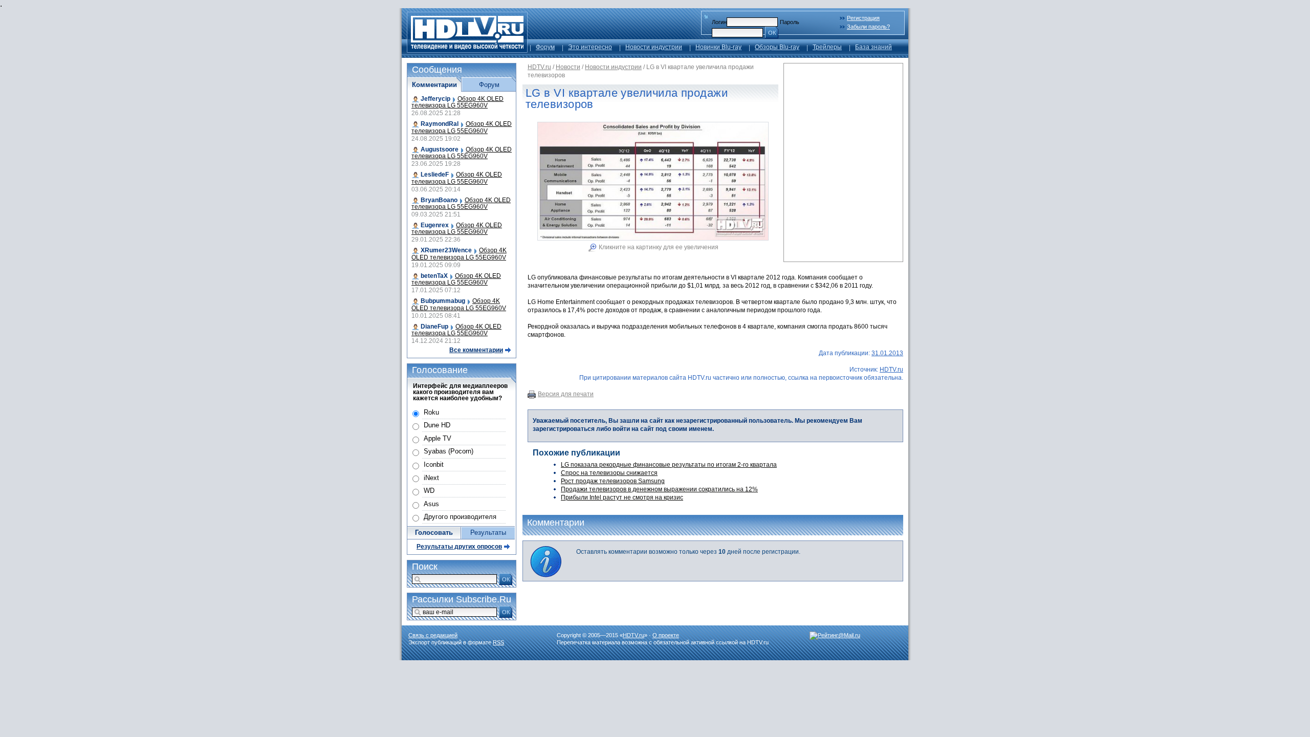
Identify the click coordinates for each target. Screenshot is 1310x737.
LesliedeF (435, 174)
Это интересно (590, 47)
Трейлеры (827, 47)
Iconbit (434, 464)
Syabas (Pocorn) (448, 451)
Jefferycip (435, 98)
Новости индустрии (653, 47)
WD (429, 490)
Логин (719, 22)
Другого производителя (460, 517)
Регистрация (863, 18)
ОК (772, 33)
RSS (498, 642)
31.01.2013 (887, 353)
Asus (431, 504)
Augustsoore (439, 149)
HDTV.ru (539, 67)
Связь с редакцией (432, 635)
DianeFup (434, 326)
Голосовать (434, 532)
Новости (568, 67)
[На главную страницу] (467, 50)
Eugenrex (435, 225)
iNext (431, 478)
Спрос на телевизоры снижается (609, 472)
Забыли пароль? (868, 27)
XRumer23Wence (446, 250)
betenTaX (434, 275)
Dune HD (437, 425)
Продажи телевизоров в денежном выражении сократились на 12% (659, 489)
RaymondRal (439, 123)
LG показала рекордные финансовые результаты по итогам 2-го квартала (669, 464)
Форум (545, 47)
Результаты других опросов (459, 546)
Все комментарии (476, 350)
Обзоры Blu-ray (777, 47)
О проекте (665, 635)
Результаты (488, 532)
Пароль (789, 22)
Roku (431, 412)
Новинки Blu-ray (718, 47)
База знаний (873, 47)
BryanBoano (439, 200)
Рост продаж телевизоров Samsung (613, 481)
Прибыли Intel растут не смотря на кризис (622, 497)
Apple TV (437, 438)
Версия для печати (566, 394)
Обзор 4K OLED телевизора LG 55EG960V (457, 102)
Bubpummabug (443, 301)
